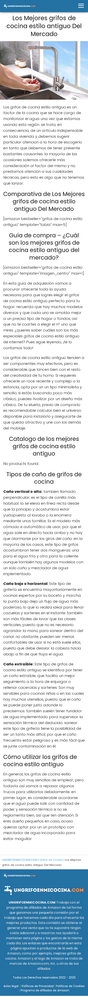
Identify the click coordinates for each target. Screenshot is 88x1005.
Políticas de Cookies (70, 986)
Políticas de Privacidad (38, 986)
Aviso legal (10, 986)
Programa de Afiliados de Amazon (45, 990)
